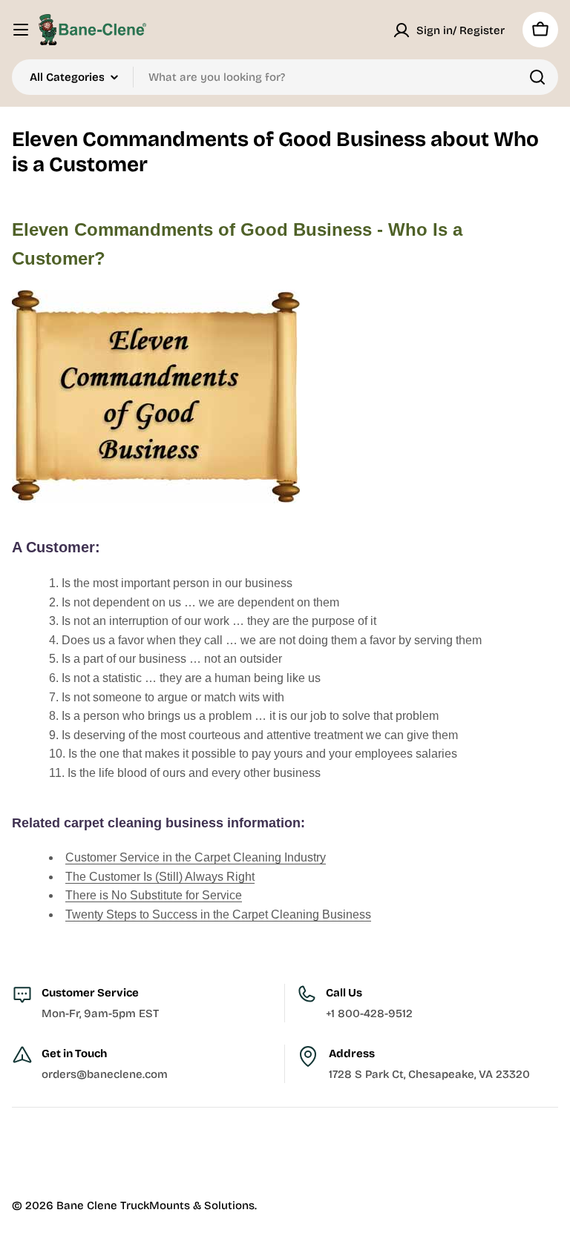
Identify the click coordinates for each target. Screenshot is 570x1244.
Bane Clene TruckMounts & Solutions (155, 1205)
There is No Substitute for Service (153, 895)
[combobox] (285, 77)
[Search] (537, 77)
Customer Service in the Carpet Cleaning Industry (195, 857)
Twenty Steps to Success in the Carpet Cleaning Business (218, 914)
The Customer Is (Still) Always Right (160, 876)
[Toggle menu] (21, 30)
